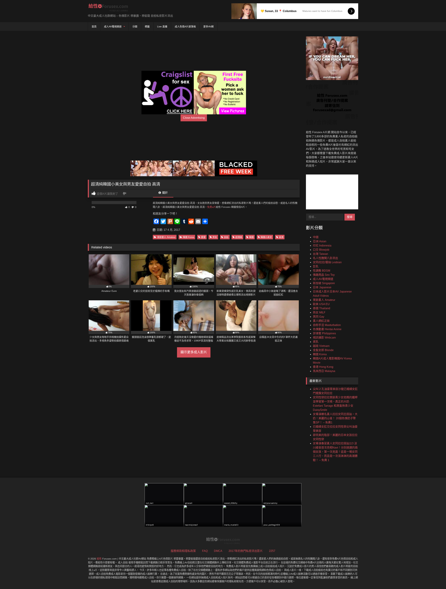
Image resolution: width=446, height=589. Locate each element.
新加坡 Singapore (324, 283)
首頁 (94, 26)
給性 (99, 558)
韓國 (251, 237)
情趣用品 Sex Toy (324, 274)
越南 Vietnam (321, 345)
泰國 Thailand (321, 308)
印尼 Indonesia (322, 245)
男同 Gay (318, 316)
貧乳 (315, 341)
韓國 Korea (188, 237)
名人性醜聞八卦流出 (325, 258)
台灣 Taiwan (320, 253)
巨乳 (315, 266)
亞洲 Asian (319, 241)
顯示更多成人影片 (193, 352)
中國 (315, 237)
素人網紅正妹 (321, 320)
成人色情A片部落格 (185, 26)
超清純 (238, 237)
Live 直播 (162, 26)
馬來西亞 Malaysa (324, 371)
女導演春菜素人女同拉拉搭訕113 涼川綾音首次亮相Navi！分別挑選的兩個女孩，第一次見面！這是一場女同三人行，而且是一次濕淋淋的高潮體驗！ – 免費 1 (335, 452)
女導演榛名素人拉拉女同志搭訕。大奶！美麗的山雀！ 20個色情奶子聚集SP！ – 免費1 (335, 418)
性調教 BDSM (321, 270)
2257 (272, 550)
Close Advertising (194, 117)
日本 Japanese (322, 287)
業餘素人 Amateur (166, 237)
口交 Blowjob (321, 249)
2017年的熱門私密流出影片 (246, 550)
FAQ (205, 550)
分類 (134, 26)
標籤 (147, 26)
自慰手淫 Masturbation (327, 325)
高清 (281, 237)
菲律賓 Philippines (324, 333)
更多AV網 (208, 26)
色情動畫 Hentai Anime (327, 329)
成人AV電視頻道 (113, 26)
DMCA (218, 550)
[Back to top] (435, 578)
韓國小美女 (266, 237)
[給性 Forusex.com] (108, 8)
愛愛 (203, 237)
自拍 (226, 237)
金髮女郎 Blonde (323, 350)
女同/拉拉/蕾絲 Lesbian (327, 262)
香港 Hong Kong (323, 366)
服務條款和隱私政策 (183, 550)
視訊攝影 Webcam (324, 337)
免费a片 (211, 207)
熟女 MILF (319, 312)
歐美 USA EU (321, 304)
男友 (215, 237)
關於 (165, 192)
